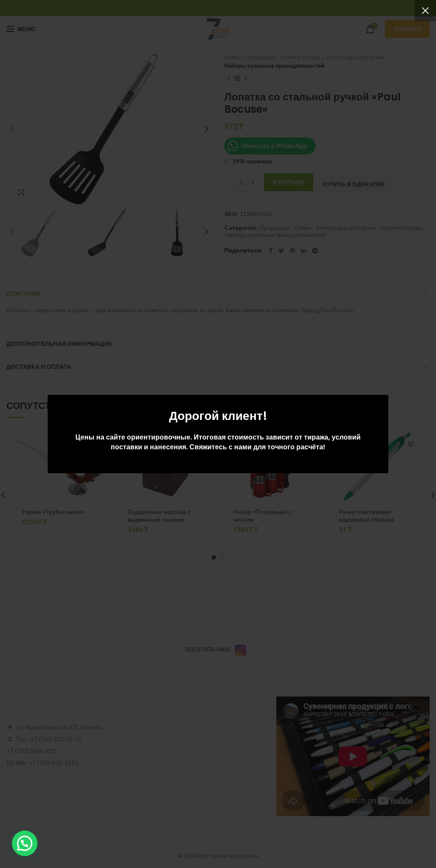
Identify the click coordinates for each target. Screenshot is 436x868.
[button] (24, 843)
